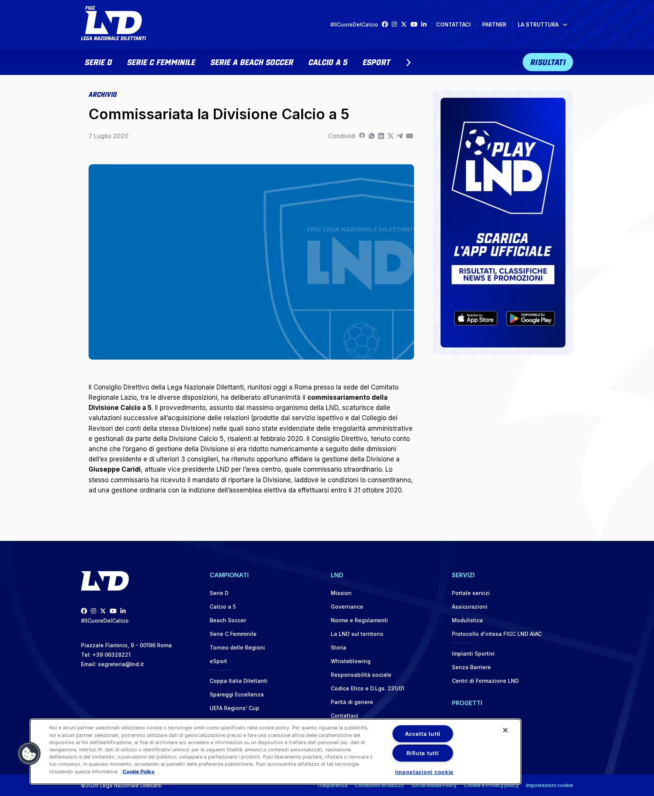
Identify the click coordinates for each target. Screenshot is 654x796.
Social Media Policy (433, 785)
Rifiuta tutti (422, 753)
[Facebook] (387, 24)
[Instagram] (396, 24)
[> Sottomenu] (408, 62)
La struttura (538, 24)
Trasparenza (332, 785)
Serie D (98, 61)
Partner (494, 24)
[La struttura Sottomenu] (565, 24)
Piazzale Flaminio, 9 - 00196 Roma (126, 645)
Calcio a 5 (327, 61)
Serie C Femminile (161, 61)
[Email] (409, 136)
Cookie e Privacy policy (491, 785)
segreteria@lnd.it (121, 664)
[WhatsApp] (371, 136)
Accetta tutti (423, 734)
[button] (29, 753)
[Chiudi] (505, 730)
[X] (390, 136)
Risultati (548, 61)
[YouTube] (416, 24)
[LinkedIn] (425, 24)
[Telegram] (400, 136)
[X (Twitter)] (406, 24)
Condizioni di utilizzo (379, 785)
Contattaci (453, 24)
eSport (376, 61)
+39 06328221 (111, 654)
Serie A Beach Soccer (251, 61)
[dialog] (275, 751)
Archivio (103, 94)
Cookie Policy (139, 771)
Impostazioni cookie (549, 785)
